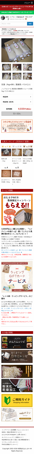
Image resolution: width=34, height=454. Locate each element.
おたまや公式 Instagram (9, 434)
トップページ (5, 430)
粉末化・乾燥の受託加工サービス (11, 432)
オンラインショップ (7, 437)
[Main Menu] (32, 2)
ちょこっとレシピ (22, 430)
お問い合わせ (21, 434)
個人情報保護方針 (23, 439)
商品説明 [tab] (5, 96)
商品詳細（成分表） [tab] (8, 102)
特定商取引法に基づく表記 (9, 439)
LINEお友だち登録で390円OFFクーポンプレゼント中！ (17, 12)
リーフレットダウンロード (9, 442)
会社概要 (13, 430)
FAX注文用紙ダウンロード (9, 444)
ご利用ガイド (18, 437)
